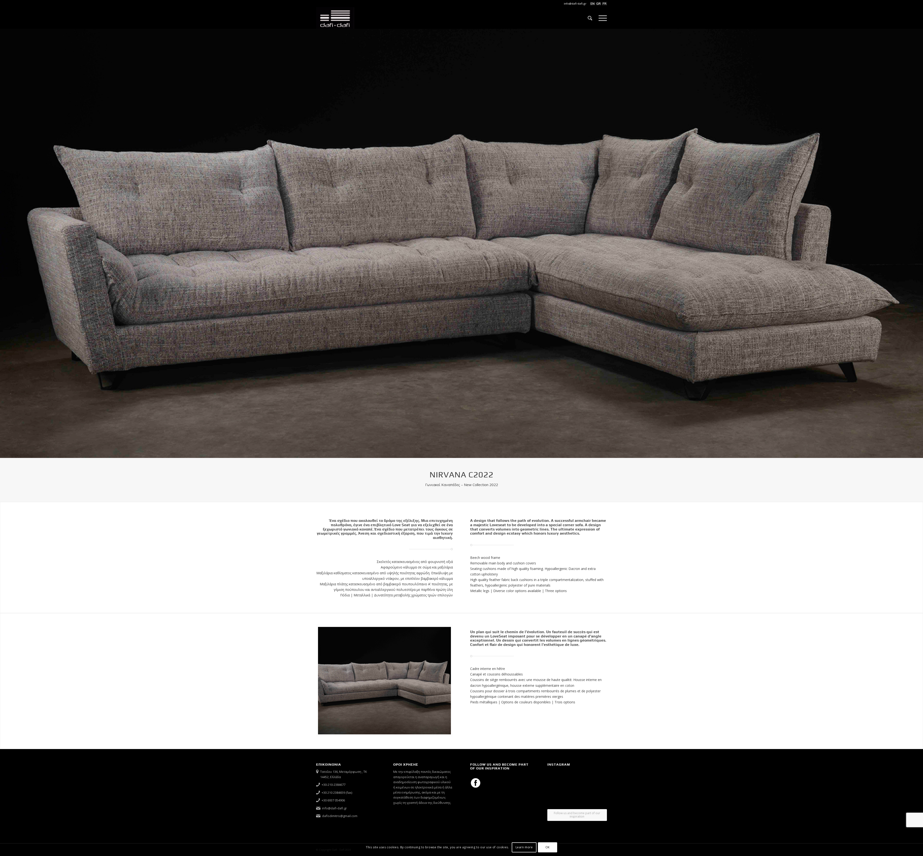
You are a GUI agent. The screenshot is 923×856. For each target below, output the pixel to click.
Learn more (524, 847)
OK (547, 847)
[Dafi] (335, 18)
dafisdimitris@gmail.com (339, 816)
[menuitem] (573, 3)
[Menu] (601, 18)
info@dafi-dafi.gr (575, 3)
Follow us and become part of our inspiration (577, 815)
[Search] (590, 18)
